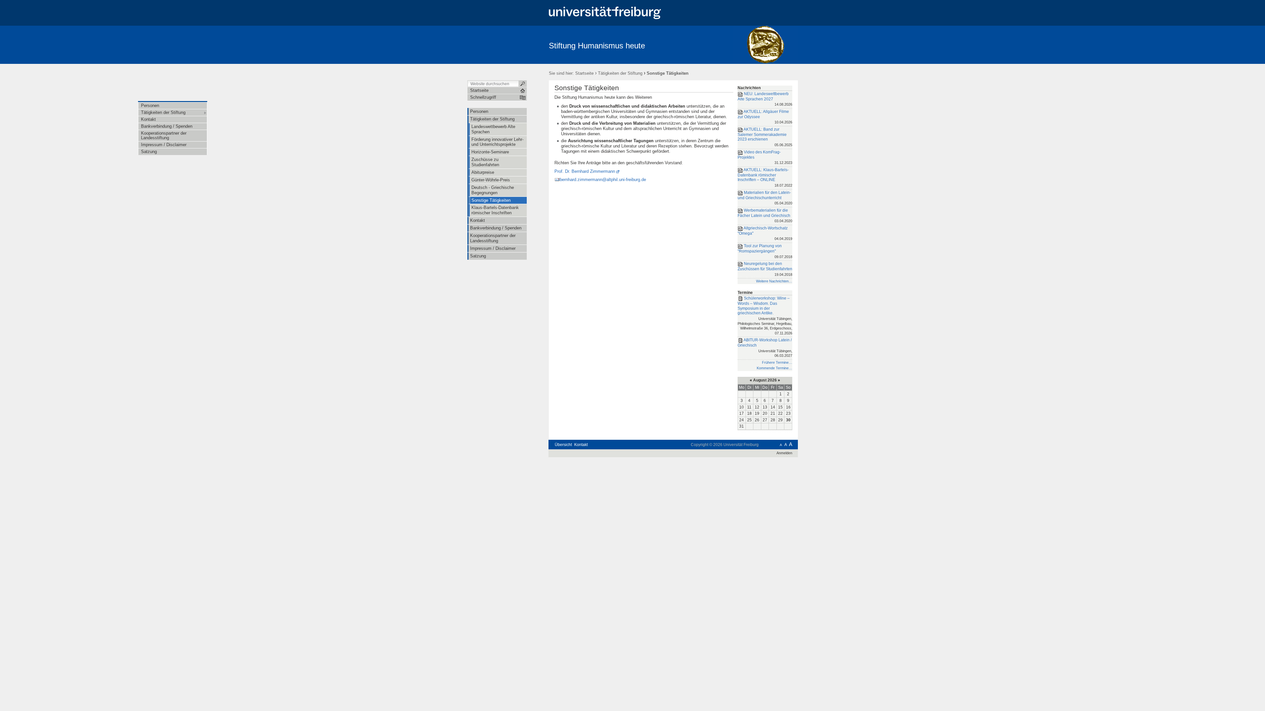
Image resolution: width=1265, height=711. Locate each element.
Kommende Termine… (774, 368)
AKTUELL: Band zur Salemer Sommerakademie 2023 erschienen (765, 137)
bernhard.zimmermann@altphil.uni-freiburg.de (603, 179)
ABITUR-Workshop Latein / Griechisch (765, 347)
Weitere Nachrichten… (774, 281)
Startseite (584, 73)
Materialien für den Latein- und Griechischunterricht (765, 197)
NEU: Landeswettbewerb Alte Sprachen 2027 (765, 99)
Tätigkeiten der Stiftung (620, 73)
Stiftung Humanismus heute (597, 45)
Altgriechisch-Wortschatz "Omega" (765, 233)
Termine (745, 292)
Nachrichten (749, 88)
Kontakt (581, 444)
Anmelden (784, 453)
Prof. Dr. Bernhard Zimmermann (584, 171)
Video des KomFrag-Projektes (765, 157)
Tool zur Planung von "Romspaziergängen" (765, 251)
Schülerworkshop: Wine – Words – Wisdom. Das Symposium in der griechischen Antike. (765, 315)
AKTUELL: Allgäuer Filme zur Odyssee (765, 116)
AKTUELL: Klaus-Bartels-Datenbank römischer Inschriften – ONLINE (765, 177)
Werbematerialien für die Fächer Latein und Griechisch (765, 215)
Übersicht (563, 444)
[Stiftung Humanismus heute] (765, 44)
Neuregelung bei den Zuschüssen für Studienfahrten (765, 268)
